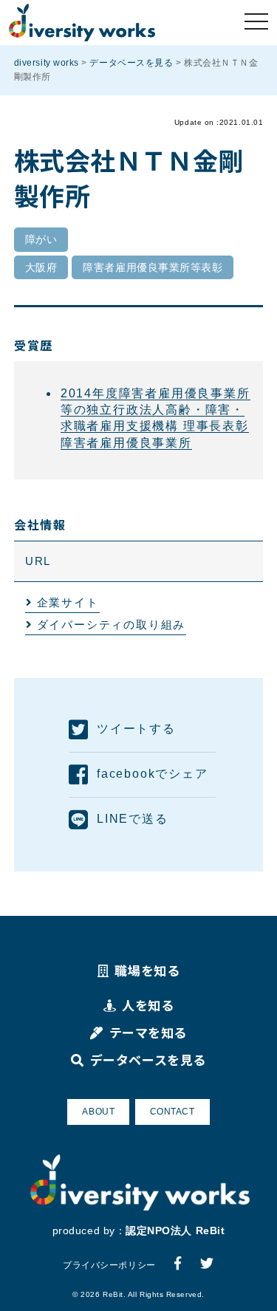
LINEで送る (132, 818)
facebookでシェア (152, 773)
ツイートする (136, 728)
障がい (41, 239)
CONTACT (172, 1111)
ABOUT (98, 1111)
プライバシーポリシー (109, 1265)
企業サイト (68, 602)
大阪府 (41, 267)
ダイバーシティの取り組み (111, 624)
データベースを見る (147, 1059)
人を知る (148, 1005)
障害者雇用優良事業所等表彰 (152, 267)
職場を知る (146, 970)
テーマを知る (148, 1032)
